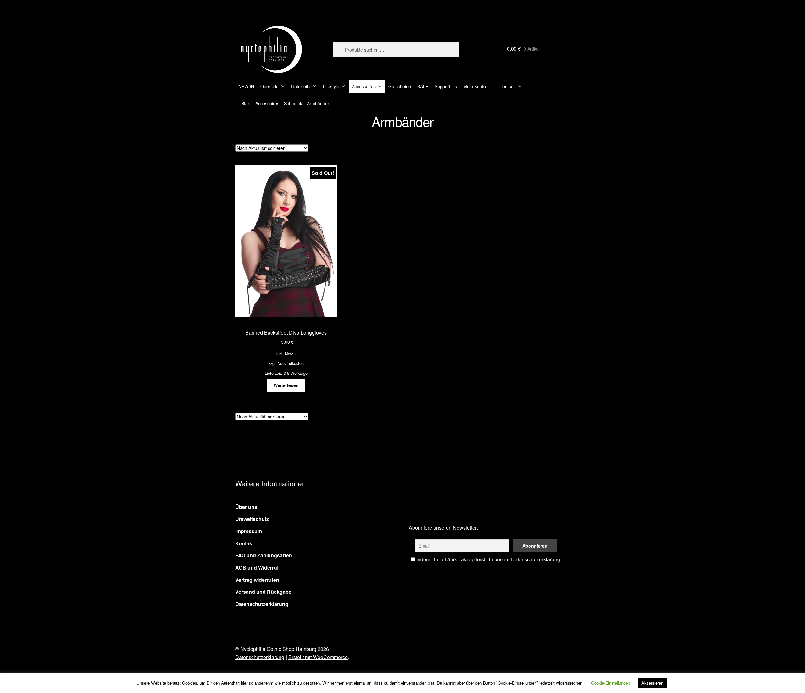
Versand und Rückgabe (263, 591)
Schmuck (293, 103)
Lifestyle (331, 86)
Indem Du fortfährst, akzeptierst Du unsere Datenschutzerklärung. (488, 559)
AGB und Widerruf (257, 567)
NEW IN (246, 86)
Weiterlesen (286, 385)
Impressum (248, 531)
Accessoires (364, 86)
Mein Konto (474, 86)
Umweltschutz (252, 518)
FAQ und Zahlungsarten (263, 555)
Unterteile (300, 86)
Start (246, 103)
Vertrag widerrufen (257, 579)
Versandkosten (291, 363)
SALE (422, 86)
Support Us (446, 86)
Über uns (246, 506)
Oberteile (269, 86)
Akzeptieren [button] (652, 683)
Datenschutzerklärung (261, 604)
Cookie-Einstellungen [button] (610, 683)
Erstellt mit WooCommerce (318, 657)
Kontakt (244, 543)
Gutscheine (399, 86)
